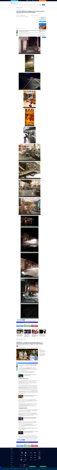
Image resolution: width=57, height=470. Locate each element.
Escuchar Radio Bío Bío (43, 0)
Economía (12, 454)
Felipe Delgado (19, 345)
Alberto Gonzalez (19, 13)
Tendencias (12, 458)
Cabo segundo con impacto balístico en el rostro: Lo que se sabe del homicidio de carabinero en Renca (31, 395)
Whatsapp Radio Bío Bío (43, 466)
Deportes (12, 456)
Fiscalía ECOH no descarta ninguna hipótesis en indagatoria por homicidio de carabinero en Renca (31, 431)
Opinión (11, 460)
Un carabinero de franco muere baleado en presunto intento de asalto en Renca (30, 375)
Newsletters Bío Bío (29, 0)
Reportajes (12, 462)
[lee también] (21, 375)
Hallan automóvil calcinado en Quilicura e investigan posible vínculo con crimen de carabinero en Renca (30, 417)
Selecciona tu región (13, 0)
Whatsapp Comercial (33, 466)
